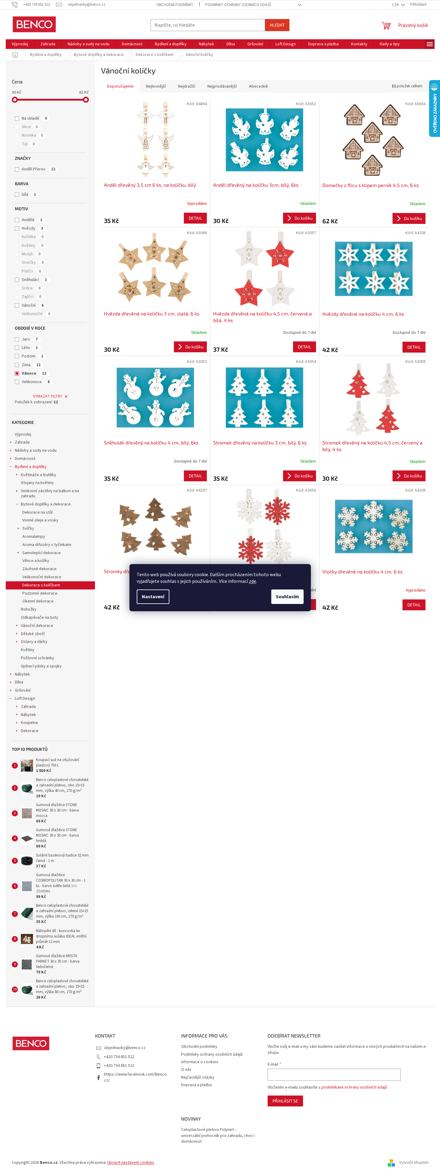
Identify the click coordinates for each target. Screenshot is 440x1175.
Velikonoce (36, 382)
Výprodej (23, 434)
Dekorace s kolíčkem (41, 585)
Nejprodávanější (222, 86)
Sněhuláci (34, 280)
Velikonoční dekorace (41, 577)
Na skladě (34, 118)
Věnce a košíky (35, 561)
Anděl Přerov (38, 169)
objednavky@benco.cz (124, 1048)
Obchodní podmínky (174, 5)
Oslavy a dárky (34, 642)
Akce (30, 127)
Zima (31, 365)
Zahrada (22, 442)
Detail (195, 218)
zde (252, 581)
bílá (29, 195)
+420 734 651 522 (119, 1057)
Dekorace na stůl (37, 512)
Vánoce (34, 373)
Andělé (32, 220)
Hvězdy (32, 228)
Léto (30, 348)
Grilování (23, 690)
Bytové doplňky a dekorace (46, 504)
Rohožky (29, 609)
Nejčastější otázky (197, 1077)
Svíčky (28, 528)
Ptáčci (31, 271)
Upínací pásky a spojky (41, 666)
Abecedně (258, 86)
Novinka (32, 135)
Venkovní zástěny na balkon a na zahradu (50, 493)
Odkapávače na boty (39, 618)
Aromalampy (33, 537)
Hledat (277, 24)
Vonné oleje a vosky (40, 520)
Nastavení (153, 596)
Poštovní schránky (37, 658)
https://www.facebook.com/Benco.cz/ (136, 1077)
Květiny (32, 246)
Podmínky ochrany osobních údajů (238, 5)
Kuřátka (33, 237)
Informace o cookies (199, 1062)
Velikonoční (36, 314)
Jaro (30, 339)
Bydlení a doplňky (31, 467)
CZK (396, 5)
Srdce (31, 288)
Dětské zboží (33, 634)
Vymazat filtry (47, 396)
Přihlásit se (285, 1100)
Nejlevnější (156, 86)
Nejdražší (186, 86)
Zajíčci (31, 297)
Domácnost (25, 459)
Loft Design (25, 699)
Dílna (19, 682)
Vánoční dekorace (37, 626)
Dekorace (29, 731)
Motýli (31, 254)
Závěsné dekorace (39, 569)
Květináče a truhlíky (38, 475)
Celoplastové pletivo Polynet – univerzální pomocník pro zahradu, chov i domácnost (218, 1135)
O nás (186, 1070)
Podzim (32, 356)
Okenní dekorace (38, 601)
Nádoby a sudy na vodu (36, 450)
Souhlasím (287, 596)
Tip (28, 144)
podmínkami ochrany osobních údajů (354, 1087)
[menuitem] (20, 44)
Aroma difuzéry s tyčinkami (46, 545)
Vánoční (33, 305)
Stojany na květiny (37, 483)
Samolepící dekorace (41, 553)
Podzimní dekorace (39, 593)
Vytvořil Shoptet (414, 1163)
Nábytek (22, 674)
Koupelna (29, 723)
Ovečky (33, 263)
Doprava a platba (196, 1085)
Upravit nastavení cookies (130, 1163)
